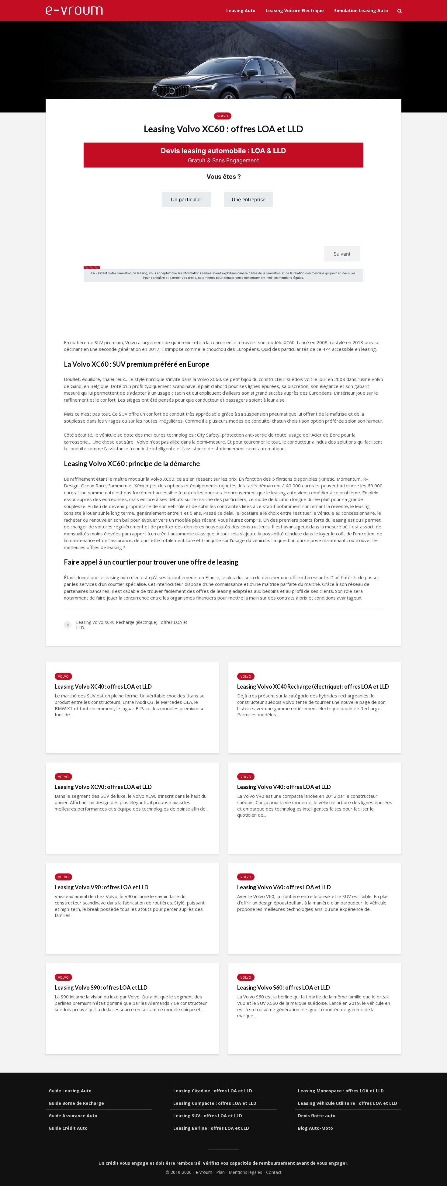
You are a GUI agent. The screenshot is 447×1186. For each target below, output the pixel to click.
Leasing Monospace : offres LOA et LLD (341, 1091)
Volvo (222, 116)
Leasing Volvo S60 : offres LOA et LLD (283, 987)
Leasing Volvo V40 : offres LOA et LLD (284, 786)
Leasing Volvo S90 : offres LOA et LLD (101, 987)
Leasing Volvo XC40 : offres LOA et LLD (103, 686)
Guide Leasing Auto (70, 1091)
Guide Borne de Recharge (76, 1103)
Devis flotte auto (316, 1116)
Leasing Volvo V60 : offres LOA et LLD (284, 887)
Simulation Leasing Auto (361, 10)
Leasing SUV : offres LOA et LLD (207, 1116)
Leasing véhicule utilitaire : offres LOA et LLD (347, 1103)
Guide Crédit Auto (68, 1128)
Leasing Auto (240, 10)
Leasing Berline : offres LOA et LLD (211, 1128)
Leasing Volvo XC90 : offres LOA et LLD (103, 786)
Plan (220, 1172)
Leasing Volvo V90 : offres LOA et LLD (101, 887)
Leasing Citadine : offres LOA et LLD (212, 1091)
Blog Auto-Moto (315, 1128)
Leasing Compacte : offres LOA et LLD (214, 1103)
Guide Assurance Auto (73, 1116)
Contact (274, 1172)
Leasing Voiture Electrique (295, 10)
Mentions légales (245, 1172)
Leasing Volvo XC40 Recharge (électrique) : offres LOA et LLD (313, 686)
